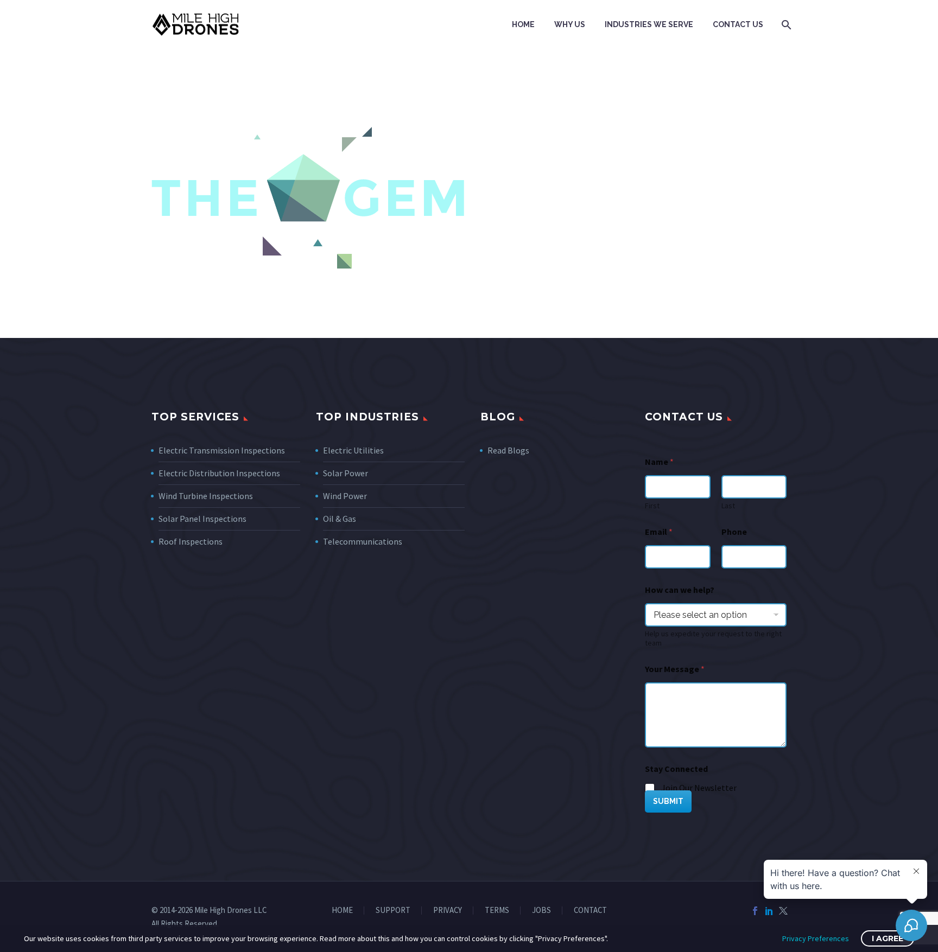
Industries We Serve (649, 24)
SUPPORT (393, 910)
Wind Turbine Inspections (206, 495)
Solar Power (345, 473)
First (652, 505)
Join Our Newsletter (699, 787)
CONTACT (590, 910)
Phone (734, 532)
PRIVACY (447, 910)
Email (659, 532)
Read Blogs (508, 450)
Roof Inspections (191, 541)
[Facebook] (755, 910)
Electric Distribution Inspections (219, 473)
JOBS (541, 910)
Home (523, 24)
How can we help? (679, 590)
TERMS (497, 910)
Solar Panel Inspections (202, 518)
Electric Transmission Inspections (222, 450)
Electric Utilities (353, 450)
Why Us (569, 24)
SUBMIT (668, 801)
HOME (342, 910)
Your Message (675, 669)
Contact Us (738, 24)
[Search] (785, 24)
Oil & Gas (339, 518)
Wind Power (345, 495)
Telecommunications (362, 541)
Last (728, 505)
